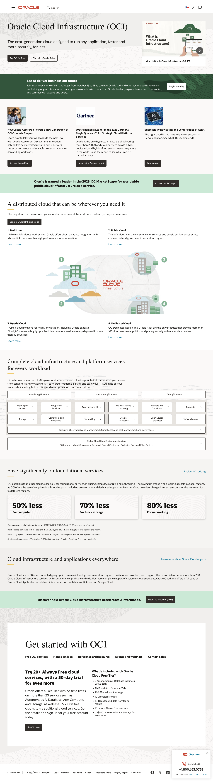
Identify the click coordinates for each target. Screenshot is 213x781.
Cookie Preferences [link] (62, 772)
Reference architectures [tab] (94, 657)
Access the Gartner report (90, 163)
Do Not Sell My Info (42, 772)
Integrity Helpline (121, 772)
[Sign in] (194, 7)
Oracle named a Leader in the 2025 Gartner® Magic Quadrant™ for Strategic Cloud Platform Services (104, 133)
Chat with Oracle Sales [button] (44, 58)
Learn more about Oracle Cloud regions (183, 559)
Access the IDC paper (165, 183)
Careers (88, 772)
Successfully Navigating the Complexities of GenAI (175, 129)
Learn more (152, 163)
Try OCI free (34, 727)
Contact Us (136, 772)
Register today (176, 86)
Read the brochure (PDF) (160, 599)
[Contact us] (200, 7)
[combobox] (106, 7)
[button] (13, 7)
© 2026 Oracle (13, 772)
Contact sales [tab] (157, 657)
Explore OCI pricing (195, 471)
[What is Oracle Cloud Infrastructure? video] (174, 38)
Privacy (29, 772)
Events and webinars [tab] (129, 657)
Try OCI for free (17, 58)
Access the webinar (18, 163)
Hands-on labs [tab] (63, 657)
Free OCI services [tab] (36, 657)
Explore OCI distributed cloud (24, 221)
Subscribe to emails (103, 772)
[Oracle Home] (28, 7)
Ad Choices (77, 772)
